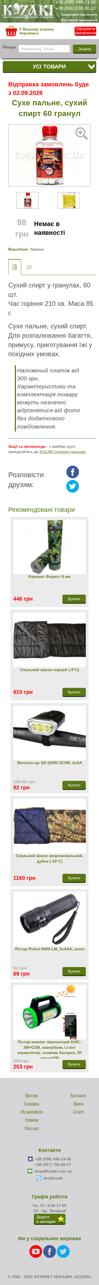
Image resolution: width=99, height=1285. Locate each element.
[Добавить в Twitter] (72, 486)
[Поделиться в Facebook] (72, 472)
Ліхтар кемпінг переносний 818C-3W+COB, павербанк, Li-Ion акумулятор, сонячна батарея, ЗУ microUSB (49, 1049)
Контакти (78, 1095)
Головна (31, 1103)
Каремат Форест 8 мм (49, 576)
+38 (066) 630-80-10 (76, 8)
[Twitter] (63, 1251)
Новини (31, 1119)
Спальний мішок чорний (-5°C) (49, 670)
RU (48, 7)
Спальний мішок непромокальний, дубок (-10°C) (49, 858)
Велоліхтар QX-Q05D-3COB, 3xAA (49, 762)
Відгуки (31, 1095)
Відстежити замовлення (79, 20)
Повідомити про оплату (79, 14)
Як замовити (32, 1111)
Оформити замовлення (85, 31)
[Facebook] (50, 1251)
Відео (78, 1103)
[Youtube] (36, 1251)
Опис (14, 267)
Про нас (31, 1128)
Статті (78, 1111)
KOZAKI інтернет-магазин (63, 451)
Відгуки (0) (29, 267)
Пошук (9, 47)
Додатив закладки (46, 1219)
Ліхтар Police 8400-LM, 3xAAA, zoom (49, 949)
